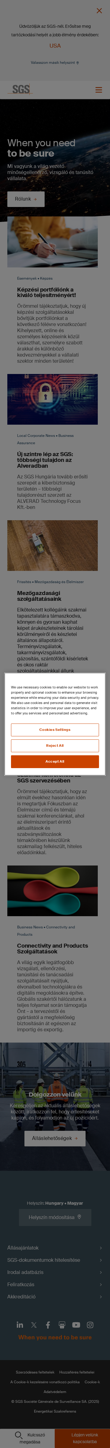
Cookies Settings (54, 730)
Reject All (55, 745)
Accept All (55, 761)
